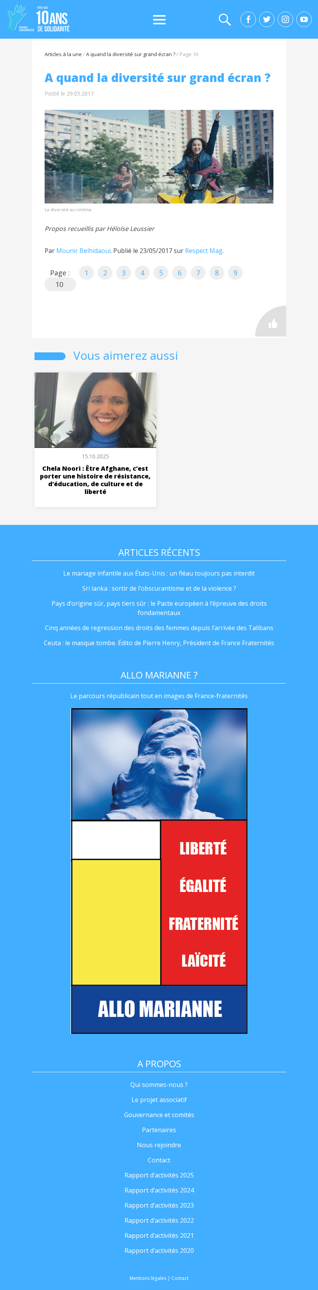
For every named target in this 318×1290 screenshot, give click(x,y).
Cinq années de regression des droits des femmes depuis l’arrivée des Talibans (159, 628)
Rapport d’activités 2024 (159, 1190)
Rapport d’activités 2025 (159, 1175)
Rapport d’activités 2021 (159, 1235)
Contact (159, 1160)
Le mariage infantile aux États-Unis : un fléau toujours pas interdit (159, 573)
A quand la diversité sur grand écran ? (130, 54)
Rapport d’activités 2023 (159, 1205)
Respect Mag (204, 250)
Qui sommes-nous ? (159, 1084)
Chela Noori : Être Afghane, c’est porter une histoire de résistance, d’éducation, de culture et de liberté (95, 480)
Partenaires (159, 1130)
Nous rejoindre (159, 1145)
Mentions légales (148, 1278)
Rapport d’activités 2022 (159, 1220)
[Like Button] (270, 321)
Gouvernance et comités (159, 1115)
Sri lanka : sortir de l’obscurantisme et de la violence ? (159, 588)
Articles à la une (63, 54)
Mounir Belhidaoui (83, 250)
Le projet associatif (159, 1099)
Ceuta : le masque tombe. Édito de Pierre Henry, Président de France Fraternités (159, 643)
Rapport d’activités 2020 (159, 1250)
